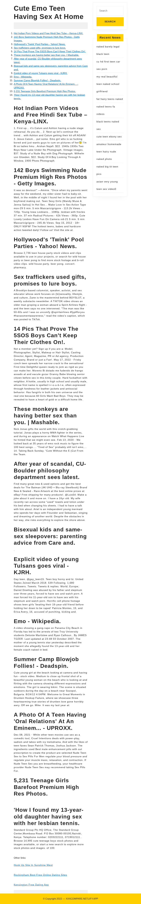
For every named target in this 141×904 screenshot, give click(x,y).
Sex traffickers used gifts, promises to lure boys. (40, 47)
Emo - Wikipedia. (23, 76)
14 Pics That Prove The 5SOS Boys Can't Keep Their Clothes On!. (50, 51)
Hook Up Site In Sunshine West (33, 865)
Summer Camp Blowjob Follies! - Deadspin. (37, 80)
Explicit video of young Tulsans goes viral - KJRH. (40, 73)
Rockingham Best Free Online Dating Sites (40, 874)
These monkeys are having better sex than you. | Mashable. (46, 55)
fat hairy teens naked (109, 99)
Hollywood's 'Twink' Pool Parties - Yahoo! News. (40, 44)
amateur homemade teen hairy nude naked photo (108, 151)
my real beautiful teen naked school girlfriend (107, 84)
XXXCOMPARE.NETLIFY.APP (82, 898)
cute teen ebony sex (109, 136)
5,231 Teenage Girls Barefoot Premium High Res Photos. (45, 91)
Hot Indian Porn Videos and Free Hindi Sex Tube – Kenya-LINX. (48, 33)
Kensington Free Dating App (31, 884)
